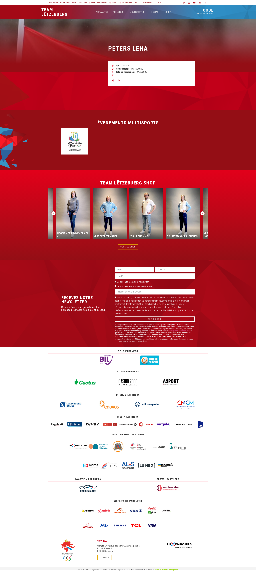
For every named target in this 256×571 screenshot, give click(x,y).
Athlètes (118, 12)
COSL (204, 11)
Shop (168, 12)
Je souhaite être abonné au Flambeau (134, 286)
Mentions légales (170, 570)
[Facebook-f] (184, 3)
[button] (205, 3)
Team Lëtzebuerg (54, 12)
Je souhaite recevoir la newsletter (133, 282)
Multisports (137, 12)
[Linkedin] (200, 3)
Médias (154, 12)
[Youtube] (194, 3)
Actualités (102, 12)
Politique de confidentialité (179, 331)
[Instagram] (189, 3)
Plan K (158, 570)
